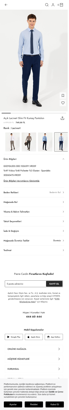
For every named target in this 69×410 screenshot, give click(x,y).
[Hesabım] (53, 4)
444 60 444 (34, 316)
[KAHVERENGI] (12, 142)
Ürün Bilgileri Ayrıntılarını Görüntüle (21, 180)
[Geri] (6, 4)
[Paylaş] (62, 118)
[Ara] (46, 4)
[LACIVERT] (45, 142)
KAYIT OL (54, 283)
